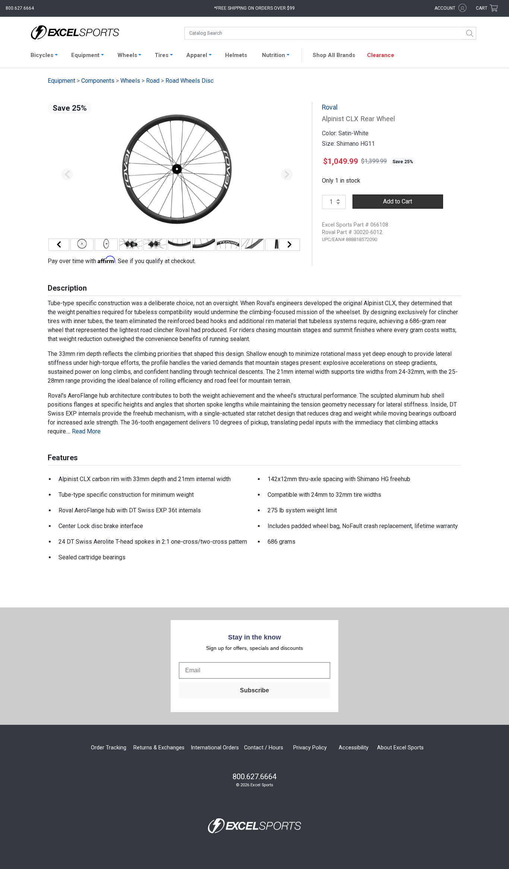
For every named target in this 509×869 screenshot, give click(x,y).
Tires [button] (161, 55)
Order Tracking (108, 748)
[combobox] (330, 33)
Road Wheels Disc (189, 80)
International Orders (215, 748)
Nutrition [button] (273, 55)
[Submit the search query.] (470, 33)
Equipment (61, 80)
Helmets (236, 55)
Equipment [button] (85, 55)
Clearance (380, 55)
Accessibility (354, 748)
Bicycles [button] (42, 55)
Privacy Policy (310, 748)
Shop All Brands (334, 55)
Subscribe (254, 690)
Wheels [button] (127, 55)
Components (97, 80)
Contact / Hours (263, 748)
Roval (330, 107)
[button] (67, 175)
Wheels (130, 80)
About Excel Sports (400, 748)
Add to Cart (397, 201)
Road (152, 80)
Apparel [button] (196, 55)
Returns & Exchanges (158, 748)
